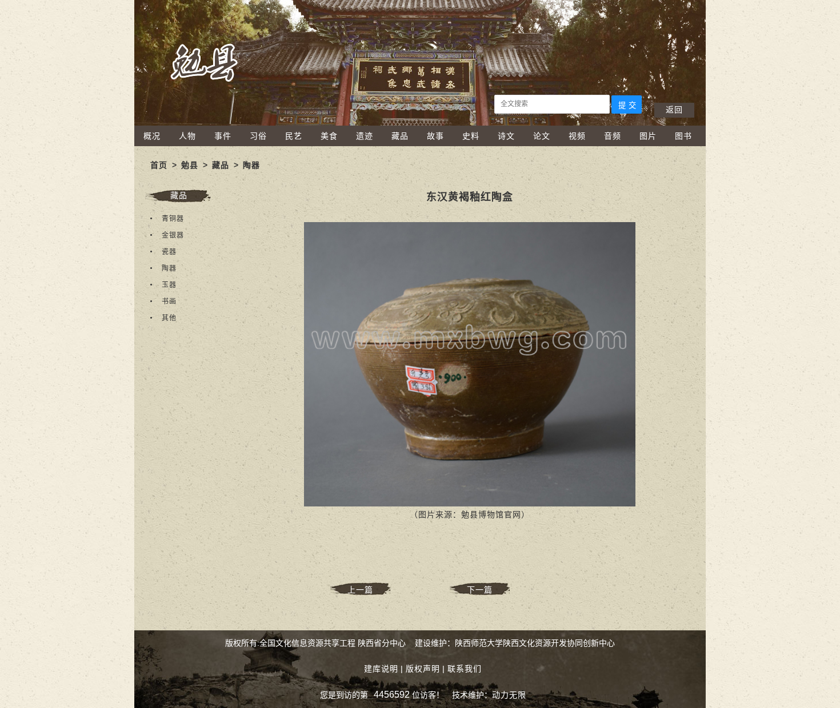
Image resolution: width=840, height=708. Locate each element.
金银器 (173, 235)
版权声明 (423, 668)
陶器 (251, 165)
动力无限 (509, 694)
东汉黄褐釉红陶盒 (469, 197)
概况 (152, 135)
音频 (612, 135)
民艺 (293, 135)
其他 (169, 318)
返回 (674, 109)
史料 (470, 135)
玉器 (169, 285)
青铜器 (173, 219)
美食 (329, 135)
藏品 (400, 135)
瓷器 (169, 252)
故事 (435, 135)
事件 (222, 135)
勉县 (189, 165)
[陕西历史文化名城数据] (420, 122)
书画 (169, 301)
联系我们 (464, 668)
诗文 (506, 135)
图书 (683, 135)
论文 (541, 135)
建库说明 (381, 668)
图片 (648, 135)
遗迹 (364, 135)
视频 (577, 135)
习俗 (258, 135)
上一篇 (360, 589)
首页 (158, 165)
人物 (187, 135)
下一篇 (480, 589)
